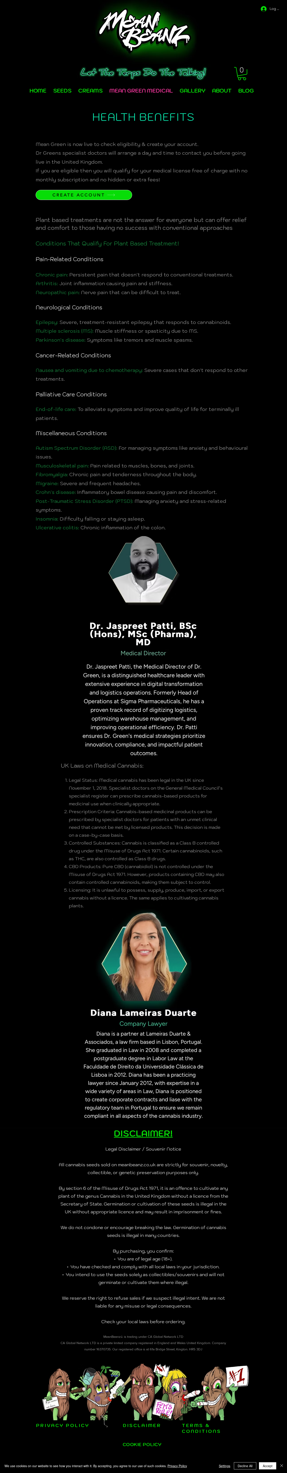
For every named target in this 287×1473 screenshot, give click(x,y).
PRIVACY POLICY (62, 1425)
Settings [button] (224, 1466)
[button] (242, 73)
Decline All (245, 1466)
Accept (267, 1466)
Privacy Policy (177, 1466)
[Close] (281, 1465)
